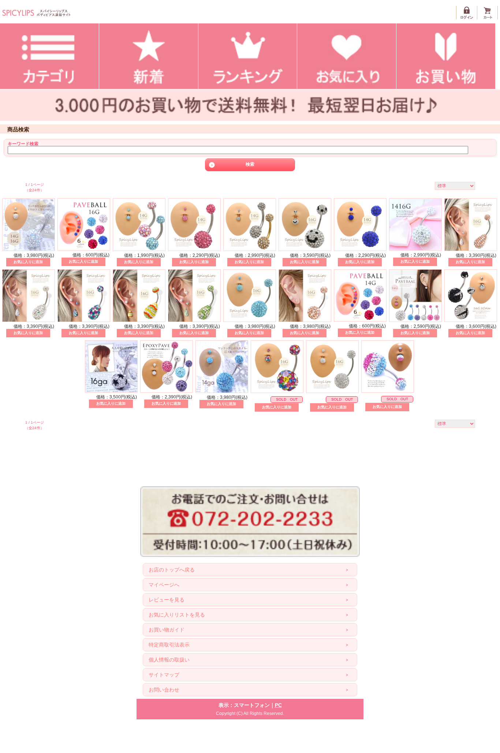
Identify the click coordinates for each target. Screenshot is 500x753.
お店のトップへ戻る (172, 570)
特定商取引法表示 (169, 645)
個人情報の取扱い (169, 660)
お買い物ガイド (166, 630)
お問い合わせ (164, 690)
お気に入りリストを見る (177, 615)
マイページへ (164, 585)
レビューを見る (166, 600)
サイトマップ (164, 675)
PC (278, 705)
